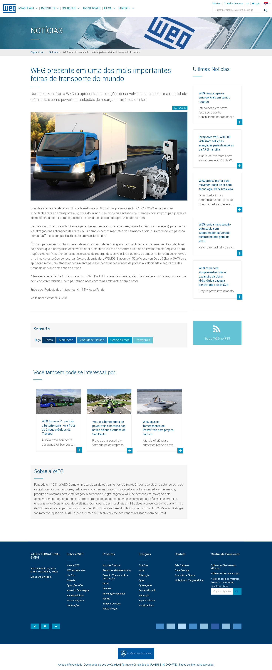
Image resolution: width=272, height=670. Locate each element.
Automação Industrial (114, 593)
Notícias (216, 3)
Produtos (48, 8)
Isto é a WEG (73, 565)
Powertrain (143, 340)
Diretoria (71, 580)
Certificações (73, 605)
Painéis (106, 598)
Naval (142, 570)
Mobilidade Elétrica (92, 340)
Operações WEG (75, 585)
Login (257, 3)
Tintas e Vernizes (112, 603)
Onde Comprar (182, 570)
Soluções (68, 8)
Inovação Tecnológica (78, 590)
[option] (58, 417)
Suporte (124, 8)
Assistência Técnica (185, 575)
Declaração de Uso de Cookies (102, 664)
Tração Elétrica (146, 605)
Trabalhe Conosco (233, 3)
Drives (106, 583)
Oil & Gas (143, 565)
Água (141, 580)
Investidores (91, 8)
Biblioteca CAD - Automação (225, 573)
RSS (158, 664)
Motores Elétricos (111, 565)
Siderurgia (144, 575)
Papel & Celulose (147, 600)
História (71, 575)
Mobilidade (66, 340)
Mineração (144, 595)
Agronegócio (145, 585)
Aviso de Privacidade (70, 664)
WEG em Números (76, 570)
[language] (267, 3)
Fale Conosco (182, 565)
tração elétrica (120, 340)
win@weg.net (44, 577)
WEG (8, 8)
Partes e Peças (110, 608)
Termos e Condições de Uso (138, 664)
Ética (107, 8)
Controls (107, 588)
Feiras (49, 340)
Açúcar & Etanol (147, 590)
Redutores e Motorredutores (117, 570)
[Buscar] (265, 10)
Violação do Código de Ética (189, 580)
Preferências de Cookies (139, 653)
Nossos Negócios (76, 600)
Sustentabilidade (75, 595)
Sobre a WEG (26, 8)
